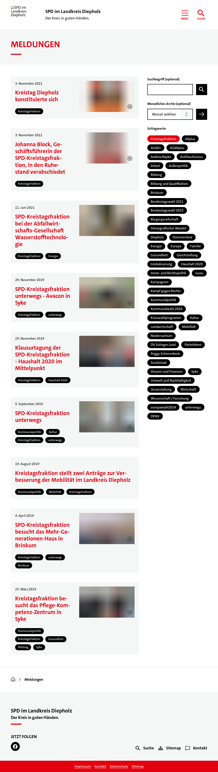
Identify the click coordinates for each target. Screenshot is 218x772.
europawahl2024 (163, 407)
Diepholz (157, 237)
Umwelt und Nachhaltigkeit (171, 380)
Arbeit (155, 166)
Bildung (156, 174)
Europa (176, 246)
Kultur (194, 318)
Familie (195, 246)
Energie (156, 246)
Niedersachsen (161, 335)
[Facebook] (15, 746)
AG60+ (156, 148)
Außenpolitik (178, 166)
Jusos (199, 273)
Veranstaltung (161, 389)
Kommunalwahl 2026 (166, 309)
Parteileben (193, 344)
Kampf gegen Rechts (166, 291)
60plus (190, 139)
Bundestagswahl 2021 (167, 201)
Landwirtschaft (162, 326)
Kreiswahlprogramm (166, 318)
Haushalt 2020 (192, 264)
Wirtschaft (188, 389)
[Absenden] (201, 114)
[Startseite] (13, 679)
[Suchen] (201, 89)
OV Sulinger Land (163, 344)
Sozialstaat (159, 362)
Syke (194, 371)
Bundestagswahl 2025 (167, 210)
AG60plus (177, 148)
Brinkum (157, 192)
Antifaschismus (191, 157)
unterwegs (193, 407)
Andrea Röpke (161, 157)
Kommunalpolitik (163, 300)
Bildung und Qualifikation (169, 183)
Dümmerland (182, 237)
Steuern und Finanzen (166, 371)
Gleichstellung (187, 255)
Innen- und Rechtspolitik (168, 273)
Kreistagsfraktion (163, 139)
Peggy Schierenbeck (165, 353)
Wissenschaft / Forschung (170, 398)
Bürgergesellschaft (164, 219)
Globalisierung (161, 264)
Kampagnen (159, 282)
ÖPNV (155, 416)
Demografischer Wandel (168, 228)
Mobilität (189, 326)
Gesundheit (159, 255)
